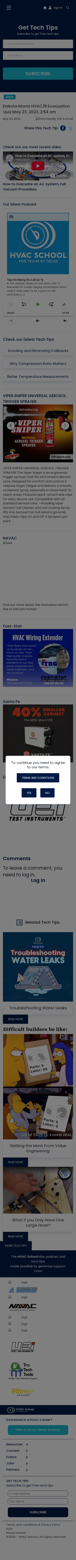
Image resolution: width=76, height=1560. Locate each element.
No (47, 793)
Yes (29, 793)
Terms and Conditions (38, 778)
